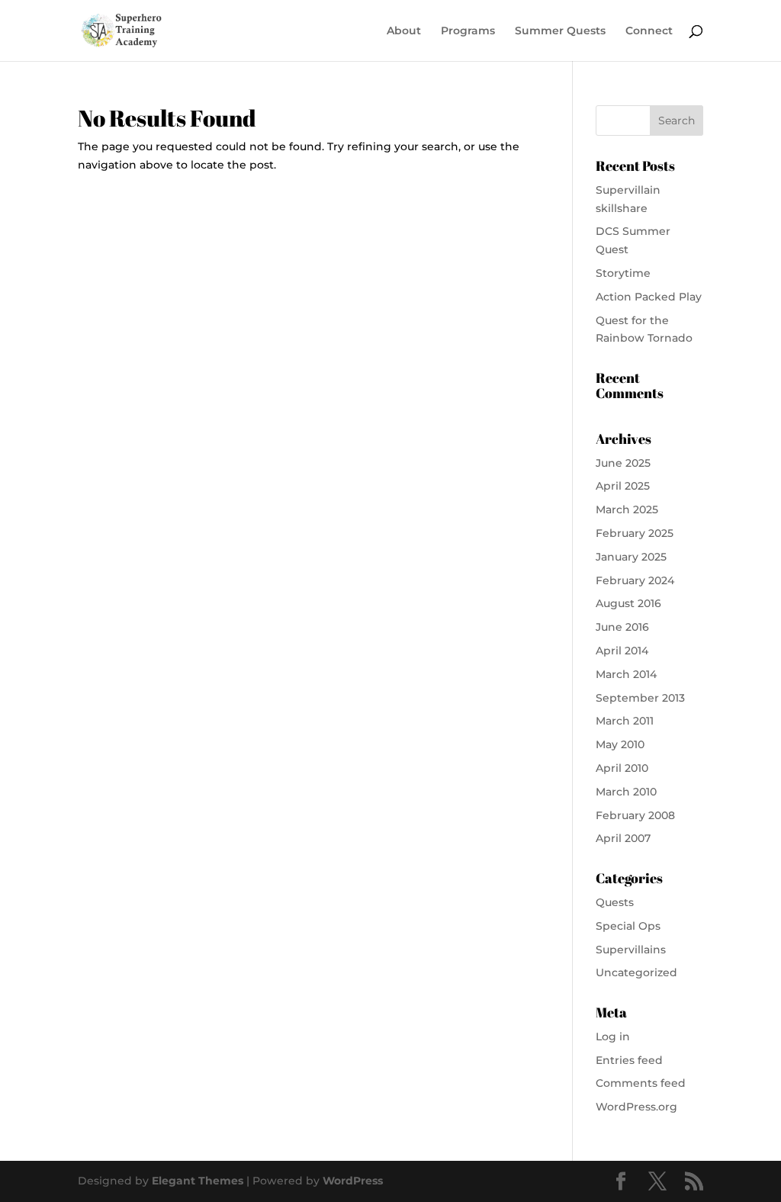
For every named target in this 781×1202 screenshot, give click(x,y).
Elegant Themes (197, 1181)
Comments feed (641, 1083)
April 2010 (622, 768)
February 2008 (635, 815)
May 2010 (620, 744)
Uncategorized (636, 972)
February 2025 (634, 533)
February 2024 (635, 580)
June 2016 (622, 627)
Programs (468, 31)
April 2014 (622, 650)
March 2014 (626, 674)
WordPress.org (636, 1107)
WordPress (353, 1181)
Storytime (623, 273)
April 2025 (623, 486)
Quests (615, 902)
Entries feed (629, 1060)
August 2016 (628, 603)
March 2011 (625, 721)
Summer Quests (560, 31)
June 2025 (623, 463)
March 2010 (626, 792)
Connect (649, 31)
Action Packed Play (649, 297)
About (404, 31)
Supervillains (631, 949)
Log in (613, 1036)
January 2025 (631, 557)
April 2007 (623, 838)
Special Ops (628, 926)
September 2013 (640, 698)
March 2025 (627, 509)
